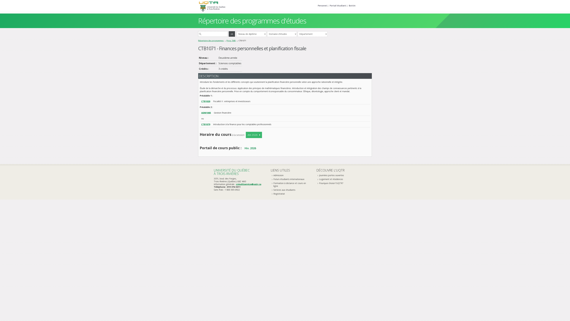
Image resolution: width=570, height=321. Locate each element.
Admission (278, 175)
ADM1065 (206, 112)
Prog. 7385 (231, 40)
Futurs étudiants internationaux (288, 179)
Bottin (352, 5)
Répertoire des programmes (211, 40)
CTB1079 (205, 124)
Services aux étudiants (284, 189)
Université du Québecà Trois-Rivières (232, 172)
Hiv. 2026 (250, 148)
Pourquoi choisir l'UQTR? (331, 183)
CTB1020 (205, 101)
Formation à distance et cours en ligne (289, 184)
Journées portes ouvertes (331, 175)
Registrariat (279, 193)
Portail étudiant (338, 5)
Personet (322, 5)
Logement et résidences (331, 179)
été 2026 (253, 135)
